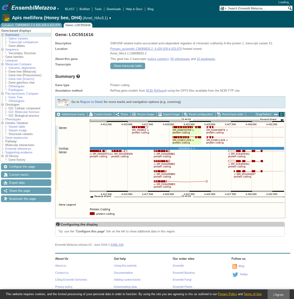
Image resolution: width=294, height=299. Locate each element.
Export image (171, 114)
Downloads (114, 9)
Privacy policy (63, 286)
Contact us (61, 272)
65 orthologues (180, 59)
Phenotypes (13, 119)
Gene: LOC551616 (77, 25)
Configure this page (22, 166)
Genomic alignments (22, 68)
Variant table (16, 126)
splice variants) (158, 59)
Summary (12, 35)
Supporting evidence (18, 152)
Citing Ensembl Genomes (71, 279)
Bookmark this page (22, 198)
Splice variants (18, 38)
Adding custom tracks (127, 279)
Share (124, 114)
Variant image (17, 130)
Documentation (123, 272)
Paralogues (15, 90)
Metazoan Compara (18, 64)
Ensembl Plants (182, 286)
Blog (150, 9)
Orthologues (16, 86)
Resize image (145, 114)
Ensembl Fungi (182, 279)
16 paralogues (206, 59)
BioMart (84, 9)
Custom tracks (19, 174)
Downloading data (125, 286)
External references (18, 148)
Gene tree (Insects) (21, 79)
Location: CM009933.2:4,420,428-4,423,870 (31, 25)
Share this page (19, 190)
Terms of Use (253, 294)
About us (60, 265)
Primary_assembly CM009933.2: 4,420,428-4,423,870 (146, 49)
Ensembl (178, 265)
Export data (17, 182)
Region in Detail (91, 102)
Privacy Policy (227, 294)
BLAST (70, 9)
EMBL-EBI (117, 244)
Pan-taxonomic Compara (21, 93)
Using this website (125, 265)
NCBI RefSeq (155, 90)
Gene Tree (15, 97)
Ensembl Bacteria (184, 272)
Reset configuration (201, 114)
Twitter (244, 274)
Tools (98, 9)
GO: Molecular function (23, 112)
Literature (11, 60)
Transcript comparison (23, 42)
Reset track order (232, 114)
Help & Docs (134, 9)
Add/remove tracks (73, 114)
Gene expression (16, 137)
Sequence (12, 49)
